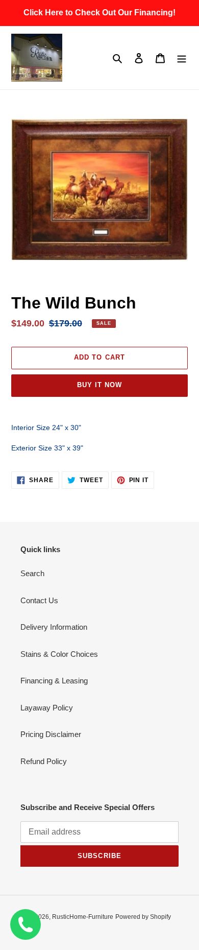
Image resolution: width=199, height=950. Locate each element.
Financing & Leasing (54, 680)
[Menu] (181, 58)
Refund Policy (43, 761)
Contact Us (39, 600)
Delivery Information (53, 627)
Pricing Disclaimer (50, 734)
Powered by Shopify (143, 916)
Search (32, 573)
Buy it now (99, 385)
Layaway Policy (46, 707)
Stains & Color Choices (59, 654)
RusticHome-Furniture (82, 916)
